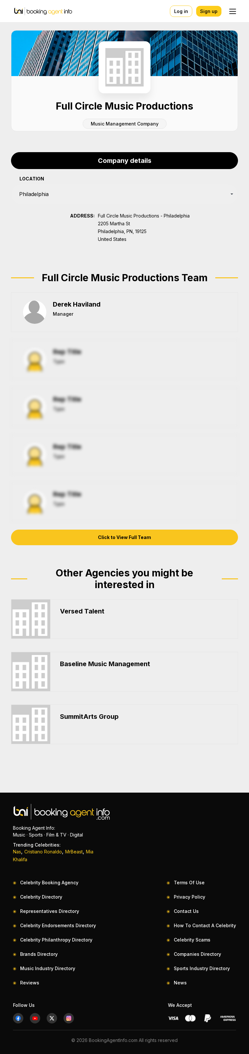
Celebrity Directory (41, 897)
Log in (181, 11)
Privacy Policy (189, 897)
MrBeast (74, 851)
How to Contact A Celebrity (205, 925)
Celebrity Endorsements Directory (58, 925)
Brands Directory (39, 954)
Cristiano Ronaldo (43, 851)
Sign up (209, 11)
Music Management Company (125, 123)
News (180, 982)
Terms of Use (189, 882)
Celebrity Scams (192, 939)
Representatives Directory (49, 911)
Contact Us (186, 911)
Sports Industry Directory (202, 968)
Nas (17, 851)
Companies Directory (197, 954)
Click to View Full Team (124, 537)
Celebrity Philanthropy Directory (56, 939)
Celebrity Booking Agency (49, 882)
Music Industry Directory (47, 968)
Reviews (29, 982)
